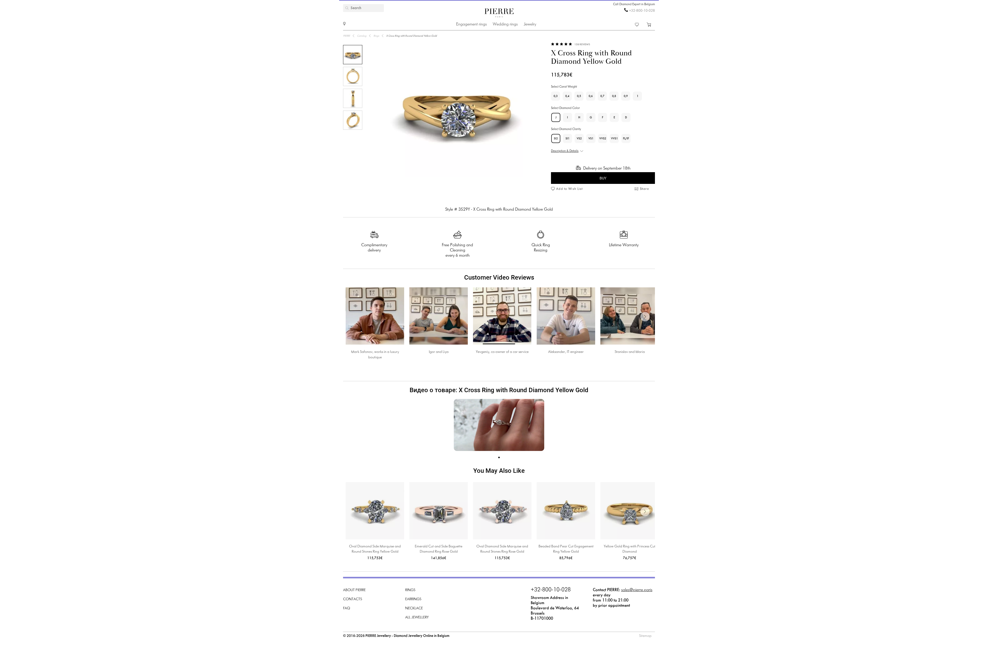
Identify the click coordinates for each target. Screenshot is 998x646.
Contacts (352, 599)
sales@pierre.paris (636, 590)
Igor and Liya (439, 352)
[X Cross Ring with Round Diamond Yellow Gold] (352, 54)
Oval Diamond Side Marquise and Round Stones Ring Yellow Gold (375, 549)
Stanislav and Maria (630, 352)
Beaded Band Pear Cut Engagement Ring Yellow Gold (566, 549)
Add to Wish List (569, 189)
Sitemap (645, 636)
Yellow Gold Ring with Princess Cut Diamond (629, 549)
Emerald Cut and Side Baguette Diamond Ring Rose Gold (438, 549)
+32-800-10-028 (642, 10)
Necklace (414, 608)
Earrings (413, 599)
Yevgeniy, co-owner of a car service (502, 352)
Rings (410, 590)
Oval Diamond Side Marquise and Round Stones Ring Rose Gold (502, 549)
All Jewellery (417, 617)
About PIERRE (354, 590)
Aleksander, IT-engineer (566, 352)
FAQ (346, 608)
